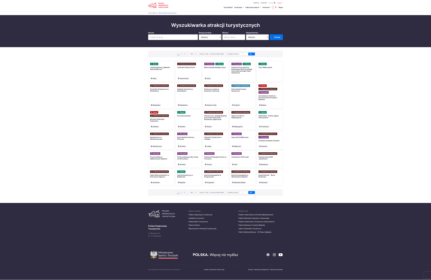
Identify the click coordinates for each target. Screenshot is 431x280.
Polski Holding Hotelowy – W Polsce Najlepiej (254, 232)
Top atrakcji (228, 7)
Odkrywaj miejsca (252, 7)
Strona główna (152, 13)
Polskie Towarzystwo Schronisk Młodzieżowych (255, 215)
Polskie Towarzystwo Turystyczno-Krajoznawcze (256, 222)
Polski (280, 3)
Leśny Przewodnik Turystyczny (249, 228)
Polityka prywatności (276, 269)
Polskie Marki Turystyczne (198, 222)
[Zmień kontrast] (275, 3)
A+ (272, 3)
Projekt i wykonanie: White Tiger (214, 269)
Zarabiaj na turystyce (196, 218)
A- (270, 3)
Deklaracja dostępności (261, 269)
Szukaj (277, 37)
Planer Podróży (194, 225)
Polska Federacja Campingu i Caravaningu (253, 218)
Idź (251, 54)
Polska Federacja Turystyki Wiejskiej (251, 225)
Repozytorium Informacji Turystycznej (202, 228)
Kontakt (264, 3)
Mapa (281, 7)
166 (191, 54)
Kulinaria (266, 7)
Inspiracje (238, 7)
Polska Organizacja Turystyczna (200, 215)
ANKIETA (256, 3)
